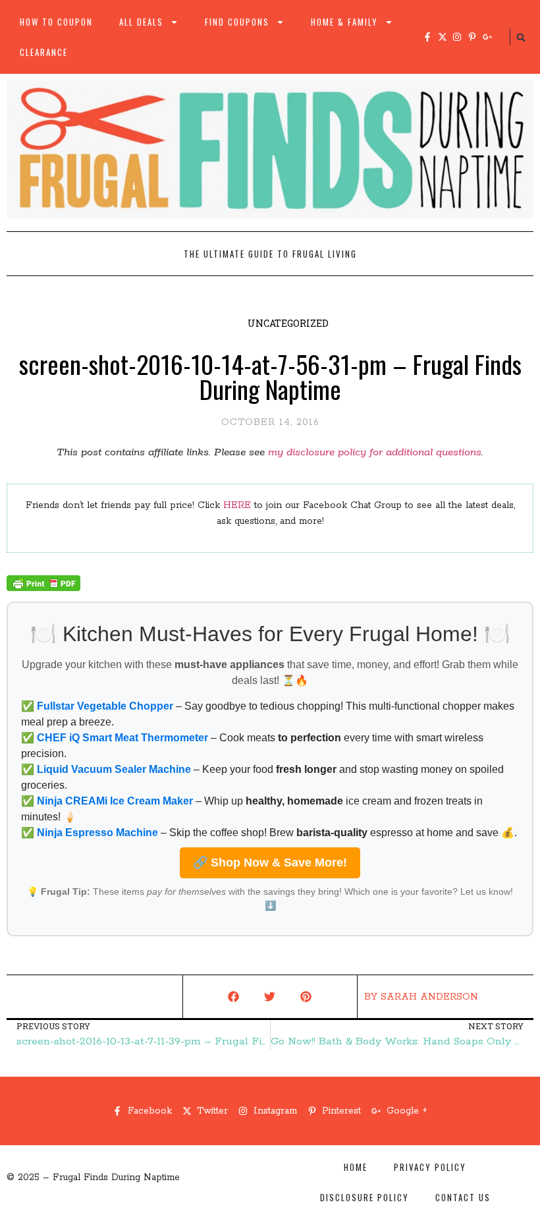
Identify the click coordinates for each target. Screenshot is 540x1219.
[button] (521, 37)
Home (355, 1167)
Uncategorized (288, 323)
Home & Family (344, 21)
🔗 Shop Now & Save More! (270, 862)
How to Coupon (56, 21)
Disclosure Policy (364, 1197)
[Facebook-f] (427, 37)
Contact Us (463, 1197)
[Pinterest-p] (472, 37)
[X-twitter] (442, 37)
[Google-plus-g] (487, 37)
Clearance (44, 52)
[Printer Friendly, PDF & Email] (43, 588)
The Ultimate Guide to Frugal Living (270, 253)
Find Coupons (237, 21)
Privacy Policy (430, 1167)
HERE (237, 505)
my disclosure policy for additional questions (374, 452)
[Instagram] (457, 37)
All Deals (141, 21)
